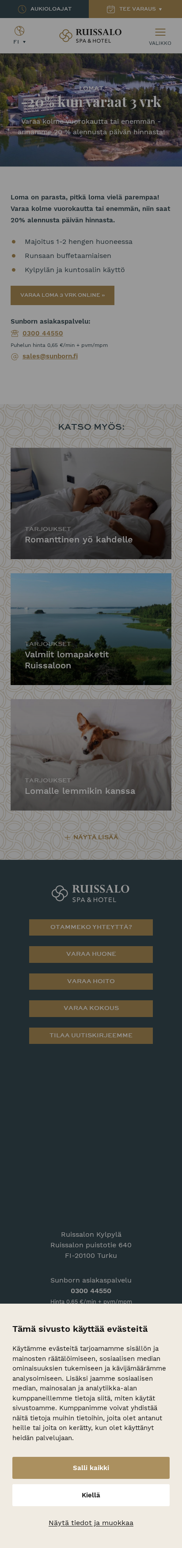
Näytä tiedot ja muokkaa (91, 1523)
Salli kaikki (91, 1468)
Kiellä (91, 1495)
